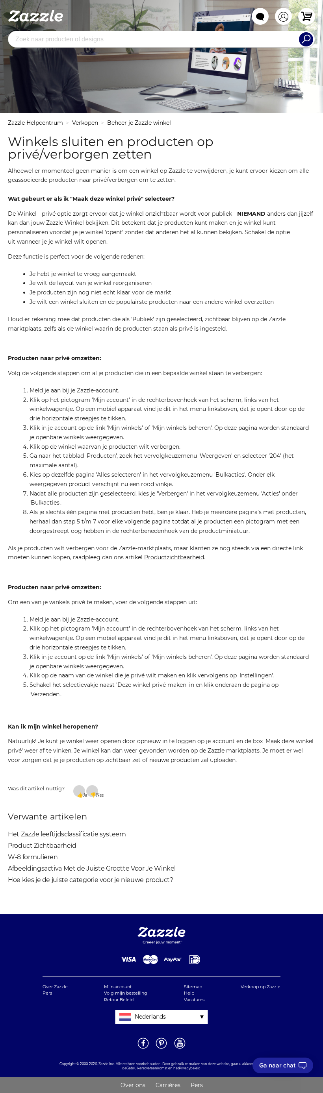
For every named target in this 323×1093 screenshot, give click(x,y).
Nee (97, 794)
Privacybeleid (189, 1068)
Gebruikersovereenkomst (147, 1068)
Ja (84, 794)
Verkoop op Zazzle (260, 986)
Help (189, 993)
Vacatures (194, 999)
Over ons (133, 1085)
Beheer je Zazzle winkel (139, 122)
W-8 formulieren (33, 857)
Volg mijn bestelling (125, 993)
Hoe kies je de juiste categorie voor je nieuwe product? (90, 880)
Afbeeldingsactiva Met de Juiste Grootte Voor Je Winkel (92, 868)
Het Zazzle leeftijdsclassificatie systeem (67, 834)
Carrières (168, 1085)
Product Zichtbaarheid (42, 845)
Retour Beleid (119, 999)
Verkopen (85, 122)
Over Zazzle (55, 986)
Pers (47, 993)
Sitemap (193, 986)
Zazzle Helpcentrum (35, 122)
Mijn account (118, 986)
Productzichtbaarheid (174, 557)
